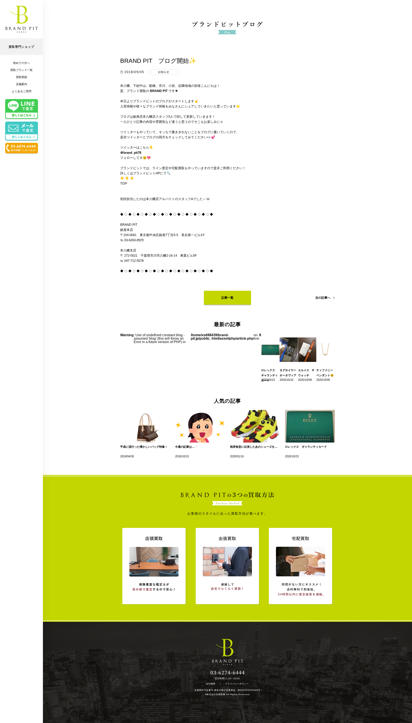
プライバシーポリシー (237, 684)
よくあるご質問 (21, 91)
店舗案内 (21, 84)
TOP (123, 183)
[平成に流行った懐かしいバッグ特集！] (145, 426)
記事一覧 (227, 297)
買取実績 (21, 77)
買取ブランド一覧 (21, 70)
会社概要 (210, 684)
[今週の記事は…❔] (200, 426)
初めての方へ (21, 63)
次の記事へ (322, 297)
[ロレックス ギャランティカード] (310, 426)
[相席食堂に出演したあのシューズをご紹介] (255, 426)
